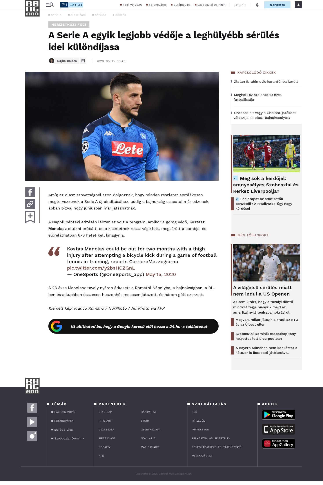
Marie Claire (150, 447)
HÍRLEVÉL (198, 420)
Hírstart (105, 420)
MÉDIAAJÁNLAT (202, 455)
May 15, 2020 (161, 274)
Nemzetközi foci (68, 24)
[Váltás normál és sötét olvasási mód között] (257, 4)
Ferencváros (158, 4)
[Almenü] (50, 5)
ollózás (120, 15)
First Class (107, 438)
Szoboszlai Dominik (211, 4)
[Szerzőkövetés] (83, 60)
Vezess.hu (106, 429)
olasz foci (78, 15)
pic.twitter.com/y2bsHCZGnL (101, 268)
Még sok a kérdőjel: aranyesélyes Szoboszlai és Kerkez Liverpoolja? (266, 185)
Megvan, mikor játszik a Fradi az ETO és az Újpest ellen (267, 322)
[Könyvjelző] (30, 217)
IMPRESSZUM (200, 429)
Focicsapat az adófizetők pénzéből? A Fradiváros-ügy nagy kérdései (264, 204)
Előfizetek (277, 5)
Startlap (105, 411)
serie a (56, 15)
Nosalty (104, 447)
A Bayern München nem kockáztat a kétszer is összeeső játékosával (266, 350)
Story (145, 420)
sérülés (100, 15)
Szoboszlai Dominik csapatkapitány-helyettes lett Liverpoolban (267, 336)
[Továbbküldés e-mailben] (30, 204)
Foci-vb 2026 (132, 4)
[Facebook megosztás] (30, 192)
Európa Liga (182, 4)
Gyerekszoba (150, 429)
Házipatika (148, 411)
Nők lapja (148, 438)
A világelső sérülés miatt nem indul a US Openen (262, 291)
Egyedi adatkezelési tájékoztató (216, 447)
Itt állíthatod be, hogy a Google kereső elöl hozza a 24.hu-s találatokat (139, 326)
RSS (194, 411)
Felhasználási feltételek (211, 438)
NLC (101, 455)
